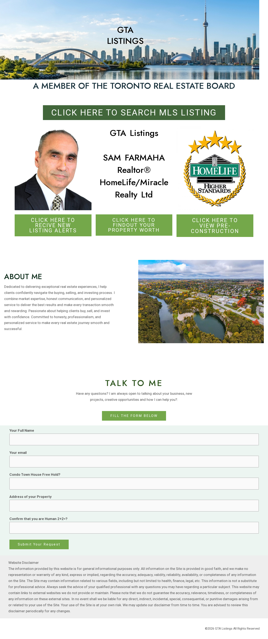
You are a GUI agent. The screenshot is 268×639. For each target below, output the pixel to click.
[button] (134, 416)
